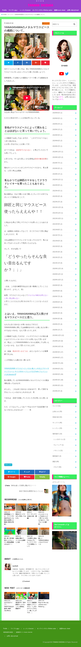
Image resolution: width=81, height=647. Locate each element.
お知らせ (57, 411)
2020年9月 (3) (57, 285)
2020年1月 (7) (57, 330)
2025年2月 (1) (57, 124)
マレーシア (58, 445)
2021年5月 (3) (57, 246)
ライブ (56, 406)
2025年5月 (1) (57, 118)
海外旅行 (57, 434)
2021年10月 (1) (58, 218)
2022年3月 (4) (57, 196)
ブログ (57, 467)
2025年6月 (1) (57, 113)
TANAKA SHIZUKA (40, 5)
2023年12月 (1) (58, 152)
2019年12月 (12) (58, 335)
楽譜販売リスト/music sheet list (24, 632)
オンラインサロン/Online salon (42, 10)
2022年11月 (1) (58, 179)
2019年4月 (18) (58, 380)
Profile (4, 10)
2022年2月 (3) (57, 202)
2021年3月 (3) (57, 252)
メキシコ (58, 450)
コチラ (60, 97)
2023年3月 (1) (57, 168)
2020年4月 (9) (57, 313)
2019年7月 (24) (58, 363)
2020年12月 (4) (58, 268)
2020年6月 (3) (57, 302)
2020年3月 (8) (57, 318)
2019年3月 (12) (58, 385)
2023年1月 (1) (57, 174)
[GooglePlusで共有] (36, 62)
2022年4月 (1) (57, 191)
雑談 (56, 461)
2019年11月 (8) (58, 341)
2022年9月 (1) (57, 185)
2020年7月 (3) (57, 296)
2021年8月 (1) (57, 229)
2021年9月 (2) (57, 224)
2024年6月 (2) (57, 140)
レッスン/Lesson (25, 10)
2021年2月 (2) (57, 257)
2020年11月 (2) (58, 274)
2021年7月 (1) (57, 235)
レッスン (57, 428)
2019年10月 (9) (58, 346)
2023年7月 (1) (57, 163)
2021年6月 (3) (57, 241)
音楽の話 (57, 417)
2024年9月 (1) (57, 135)
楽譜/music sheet (59, 10)
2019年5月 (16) (58, 374)
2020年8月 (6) (57, 291)
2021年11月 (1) (58, 213)
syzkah (15, 566)
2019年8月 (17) (58, 357)
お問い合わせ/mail (73, 10)
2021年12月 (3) (58, 207)
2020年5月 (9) (57, 307)
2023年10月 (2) (58, 157)
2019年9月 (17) (58, 352)
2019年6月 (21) (58, 369)
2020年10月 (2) (58, 280)
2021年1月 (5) (57, 263)
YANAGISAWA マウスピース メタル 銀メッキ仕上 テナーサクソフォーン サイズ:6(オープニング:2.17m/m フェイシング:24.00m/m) (26, 371)
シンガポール (59, 439)
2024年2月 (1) (57, 146)
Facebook (27, 581)
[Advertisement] (27, 435)
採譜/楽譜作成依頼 (8, 632)
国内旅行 (57, 456)
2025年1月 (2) (57, 129)
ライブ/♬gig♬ (13, 10)
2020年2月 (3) (57, 324)
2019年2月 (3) (57, 391)
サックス (8, 464)
